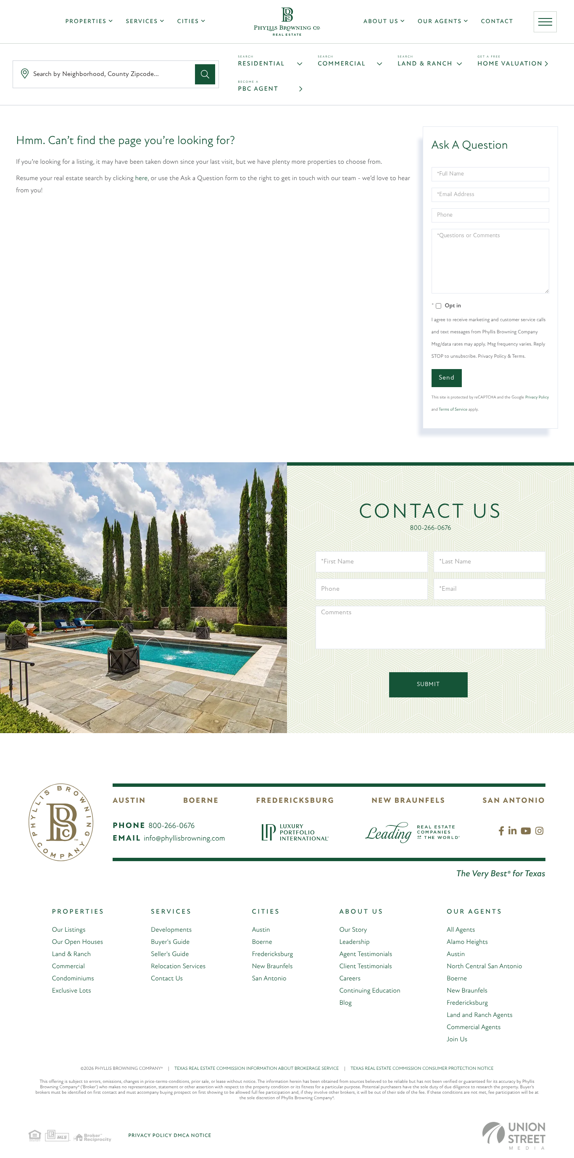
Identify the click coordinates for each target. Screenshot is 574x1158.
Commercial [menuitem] (68, 966)
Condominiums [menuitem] (73, 978)
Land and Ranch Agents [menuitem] (480, 1015)
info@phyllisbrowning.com (184, 839)
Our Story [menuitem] (353, 930)
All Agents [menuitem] (461, 930)
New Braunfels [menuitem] (272, 966)
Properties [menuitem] (85, 21)
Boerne (201, 801)
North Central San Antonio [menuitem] (484, 966)
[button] (205, 74)
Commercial (342, 64)
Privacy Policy (537, 397)
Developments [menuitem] (171, 930)
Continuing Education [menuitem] (369, 991)
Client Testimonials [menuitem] (365, 966)
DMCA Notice (192, 1135)
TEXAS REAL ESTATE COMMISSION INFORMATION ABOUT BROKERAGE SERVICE (259, 1068)
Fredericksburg (295, 801)
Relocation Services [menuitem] (178, 966)
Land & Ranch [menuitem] (71, 954)
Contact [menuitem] (497, 21)
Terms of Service (453, 409)
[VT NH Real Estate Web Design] (513, 1135)
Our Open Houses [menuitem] (77, 942)
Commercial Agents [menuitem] (473, 1027)
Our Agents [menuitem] (440, 21)
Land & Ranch (425, 64)
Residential (261, 64)
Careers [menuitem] (349, 978)
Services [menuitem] (142, 21)
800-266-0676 (430, 528)
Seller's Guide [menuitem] (170, 954)
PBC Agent (258, 89)
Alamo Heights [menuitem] (467, 942)
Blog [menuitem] (345, 1003)
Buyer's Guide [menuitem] (170, 942)
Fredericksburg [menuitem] (272, 954)
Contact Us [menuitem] (167, 978)
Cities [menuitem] (188, 21)
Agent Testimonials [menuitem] (365, 954)
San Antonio (514, 801)
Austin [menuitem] (261, 930)
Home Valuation (509, 64)
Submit (428, 684)
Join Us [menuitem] (457, 1039)
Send (447, 378)
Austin (129, 801)
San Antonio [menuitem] (269, 978)
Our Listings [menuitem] (68, 930)
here (141, 178)
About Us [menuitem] (380, 21)
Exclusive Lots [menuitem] (71, 991)
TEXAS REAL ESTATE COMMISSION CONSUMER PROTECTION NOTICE (421, 1068)
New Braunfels (408, 801)
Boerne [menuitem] (262, 942)
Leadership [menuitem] (354, 942)
